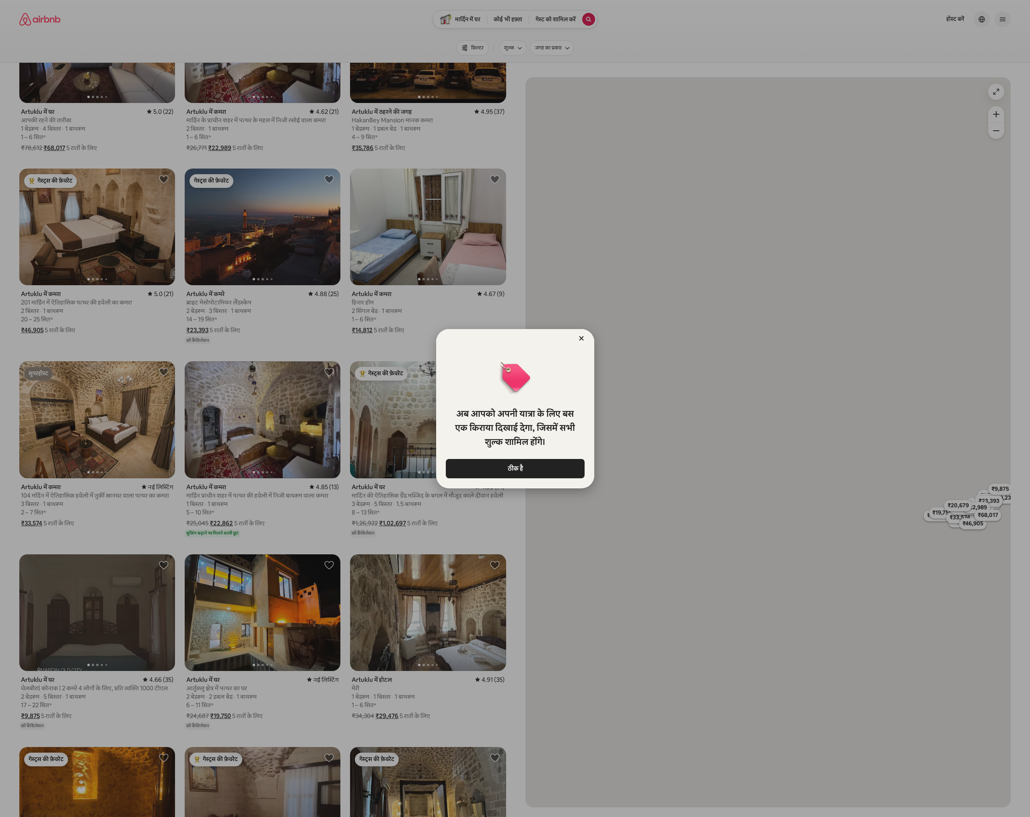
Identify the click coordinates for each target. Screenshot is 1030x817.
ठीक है (515, 468)
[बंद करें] (581, 338)
